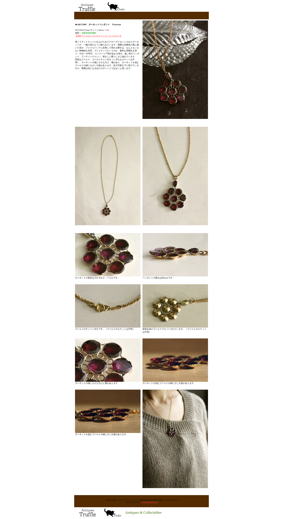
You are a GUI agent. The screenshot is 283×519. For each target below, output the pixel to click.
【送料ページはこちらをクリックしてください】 (98, 36)
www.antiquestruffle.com (150, 502)
